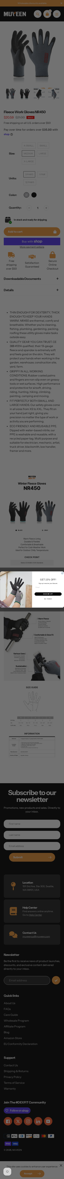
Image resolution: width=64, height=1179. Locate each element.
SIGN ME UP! (48, 594)
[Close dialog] (62, 573)
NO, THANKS (48, 599)
